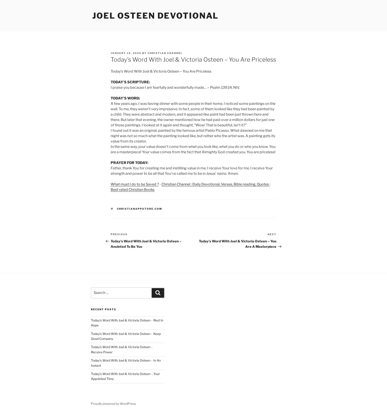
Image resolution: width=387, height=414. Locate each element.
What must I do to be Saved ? (135, 184)
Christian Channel (165, 53)
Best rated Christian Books (133, 190)
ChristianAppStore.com (139, 208)
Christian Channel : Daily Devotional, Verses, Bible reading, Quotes (215, 184)
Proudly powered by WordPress (113, 403)
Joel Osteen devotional (155, 16)
